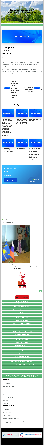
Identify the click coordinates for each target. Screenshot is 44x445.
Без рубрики (6, 383)
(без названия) (7, 412)
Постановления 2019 (8, 397)
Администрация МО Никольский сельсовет (22, 11)
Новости (4, 45)
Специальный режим (23, 297)
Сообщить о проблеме (10, 179)
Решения (5, 403)
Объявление (6, 394)
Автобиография (17, 268)
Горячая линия (7, 415)
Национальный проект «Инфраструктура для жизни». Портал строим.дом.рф (19, 421)
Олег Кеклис (6, 50)
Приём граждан (7, 409)
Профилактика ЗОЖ (20, 149)
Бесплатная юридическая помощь (12, 418)
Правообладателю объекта (35, 119)
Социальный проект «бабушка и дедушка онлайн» (8, 150)
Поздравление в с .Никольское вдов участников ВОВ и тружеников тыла (21, 121)
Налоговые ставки (8, 389)
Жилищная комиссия (8, 386)
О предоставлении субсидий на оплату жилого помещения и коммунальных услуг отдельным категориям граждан (35, 154)
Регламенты (6, 400)
